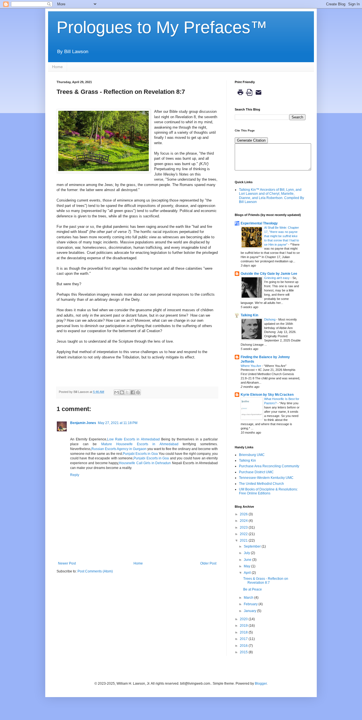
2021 (244, 540)
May (247, 566)
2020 (244, 619)
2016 (244, 646)
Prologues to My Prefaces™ (162, 27)
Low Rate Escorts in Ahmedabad (133, 439)
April (248, 573)
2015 (244, 652)
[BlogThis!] (122, 392)
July (247, 553)
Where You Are (251, 365)
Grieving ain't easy (277, 278)
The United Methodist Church (261, 484)
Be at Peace (252, 589)
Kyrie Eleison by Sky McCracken (267, 395)
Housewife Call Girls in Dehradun (145, 463)
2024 (244, 521)
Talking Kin (249, 315)
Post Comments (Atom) (95, 571)
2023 (244, 527)
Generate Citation (251, 140)
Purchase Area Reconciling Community (269, 466)
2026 (244, 514)
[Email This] (116, 392)
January (250, 611)
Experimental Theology (259, 223)
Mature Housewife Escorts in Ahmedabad (139, 444)
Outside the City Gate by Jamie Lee (269, 274)
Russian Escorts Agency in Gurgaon (118, 449)
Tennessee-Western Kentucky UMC (266, 478)
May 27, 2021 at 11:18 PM (117, 423)
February (251, 604)
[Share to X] (127, 392)
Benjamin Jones (83, 423)
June (248, 560)
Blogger (261, 684)
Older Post (208, 563)
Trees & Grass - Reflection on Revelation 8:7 (265, 581)
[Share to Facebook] (132, 392)
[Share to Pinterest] (138, 392)
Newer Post (67, 563)
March (249, 598)
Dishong (270, 319)
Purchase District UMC (256, 472)
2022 (244, 534)
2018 (244, 632)
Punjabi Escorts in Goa (140, 454)
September (253, 546)
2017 (244, 639)
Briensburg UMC (252, 455)
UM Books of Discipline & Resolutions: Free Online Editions (268, 491)
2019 (244, 626)
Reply (74, 475)
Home (57, 66)
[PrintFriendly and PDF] (249, 97)
